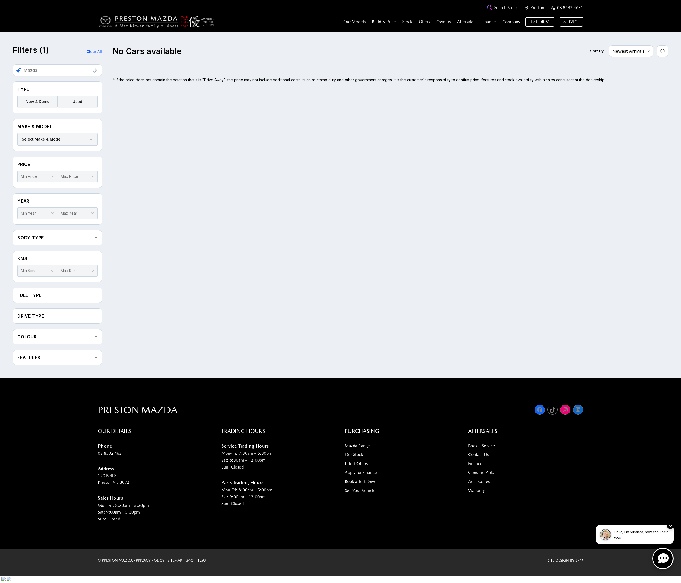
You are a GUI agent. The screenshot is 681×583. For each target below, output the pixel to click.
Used (77, 101)
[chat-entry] (663, 558)
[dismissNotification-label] (670, 525)
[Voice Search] (94, 70)
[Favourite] (662, 51)
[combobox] (57, 139)
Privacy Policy (150, 560)
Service (571, 21)
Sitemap (175, 560)
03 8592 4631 (570, 7)
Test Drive (540, 21)
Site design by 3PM (565, 560)
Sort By (597, 51)
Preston (537, 7)
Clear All (94, 51)
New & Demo (37, 101)
